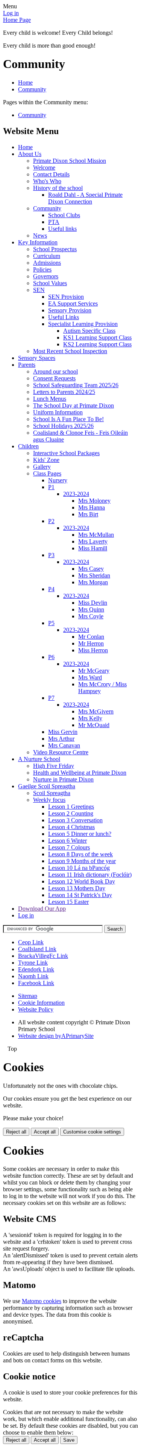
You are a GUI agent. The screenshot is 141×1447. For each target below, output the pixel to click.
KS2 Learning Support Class (97, 344)
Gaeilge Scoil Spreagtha (46, 786)
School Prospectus (55, 249)
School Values (50, 283)
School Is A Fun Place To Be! (68, 419)
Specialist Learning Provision (83, 324)
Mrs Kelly (90, 718)
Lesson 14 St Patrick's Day (80, 895)
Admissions (47, 262)
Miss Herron (93, 650)
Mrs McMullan (96, 534)
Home (25, 82)
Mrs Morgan (93, 582)
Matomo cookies (41, 1301)
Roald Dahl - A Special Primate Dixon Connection (85, 198)
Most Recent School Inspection (70, 351)
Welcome (44, 167)
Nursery (57, 480)
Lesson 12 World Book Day (81, 881)
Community (32, 89)
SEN (39, 290)
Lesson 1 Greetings (71, 806)
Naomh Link (33, 976)
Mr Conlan (91, 636)
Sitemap (27, 996)
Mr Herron (91, 643)
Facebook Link (36, 983)
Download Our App (42, 908)
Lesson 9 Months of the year (82, 861)
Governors (45, 276)
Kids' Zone (46, 460)
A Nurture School (39, 759)
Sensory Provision (69, 310)
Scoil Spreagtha (51, 793)
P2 (51, 521)
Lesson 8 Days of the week (80, 854)
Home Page (17, 20)
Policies (42, 269)
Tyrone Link (33, 962)
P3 (51, 555)
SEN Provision (66, 296)
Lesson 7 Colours (69, 847)
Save (68, 1440)
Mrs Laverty (93, 541)
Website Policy (35, 1009)
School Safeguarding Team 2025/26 (75, 385)
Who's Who (47, 181)
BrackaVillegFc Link (43, 956)
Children (28, 446)
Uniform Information (58, 412)
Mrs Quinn (91, 609)
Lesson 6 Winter (67, 840)
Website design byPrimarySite (56, 1036)
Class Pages (47, 473)
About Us (29, 154)
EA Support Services (73, 303)
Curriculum (46, 256)
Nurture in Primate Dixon (63, 779)
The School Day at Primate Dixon (73, 405)
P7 (51, 698)
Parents (26, 364)
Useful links (62, 228)
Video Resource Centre (60, 752)
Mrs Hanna (91, 507)
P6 (51, 657)
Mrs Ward (90, 677)
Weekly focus (49, 800)
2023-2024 (76, 494)
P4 (51, 589)
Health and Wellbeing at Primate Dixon (79, 772)
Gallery (42, 466)
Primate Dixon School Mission (69, 161)
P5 (51, 623)
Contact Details (51, 174)
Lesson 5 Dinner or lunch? (79, 834)
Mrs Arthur (61, 738)
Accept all (45, 1132)
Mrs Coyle (90, 616)
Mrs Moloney (94, 500)
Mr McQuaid (93, 725)
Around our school (55, 371)
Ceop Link (31, 942)
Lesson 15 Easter (68, 902)
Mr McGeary (93, 670)
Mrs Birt (88, 514)
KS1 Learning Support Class (97, 337)
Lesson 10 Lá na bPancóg (79, 868)
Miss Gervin (62, 732)
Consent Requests (54, 378)
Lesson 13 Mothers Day (76, 888)
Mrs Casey (91, 568)
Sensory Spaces (36, 358)
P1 (51, 487)
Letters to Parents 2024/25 (64, 392)
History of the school (58, 188)
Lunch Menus (49, 398)
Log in (11, 13)
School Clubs (64, 215)
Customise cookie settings (92, 1132)
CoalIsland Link (37, 949)
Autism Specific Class (89, 330)
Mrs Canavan (64, 745)
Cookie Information (41, 1002)
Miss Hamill (92, 548)
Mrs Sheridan (94, 575)
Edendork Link (36, 969)
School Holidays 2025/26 (63, 426)
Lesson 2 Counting (70, 813)
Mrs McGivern (96, 711)
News (40, 235)
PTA (53, 222)
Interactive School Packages (66, 453)
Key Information (38, 242)
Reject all (16, 1132)
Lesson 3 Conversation (75, 820)
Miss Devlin (92, 602)
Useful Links (63, 317)
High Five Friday (53, 766)
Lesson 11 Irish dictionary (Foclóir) (90, 874)
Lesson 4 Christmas (71, 827)
